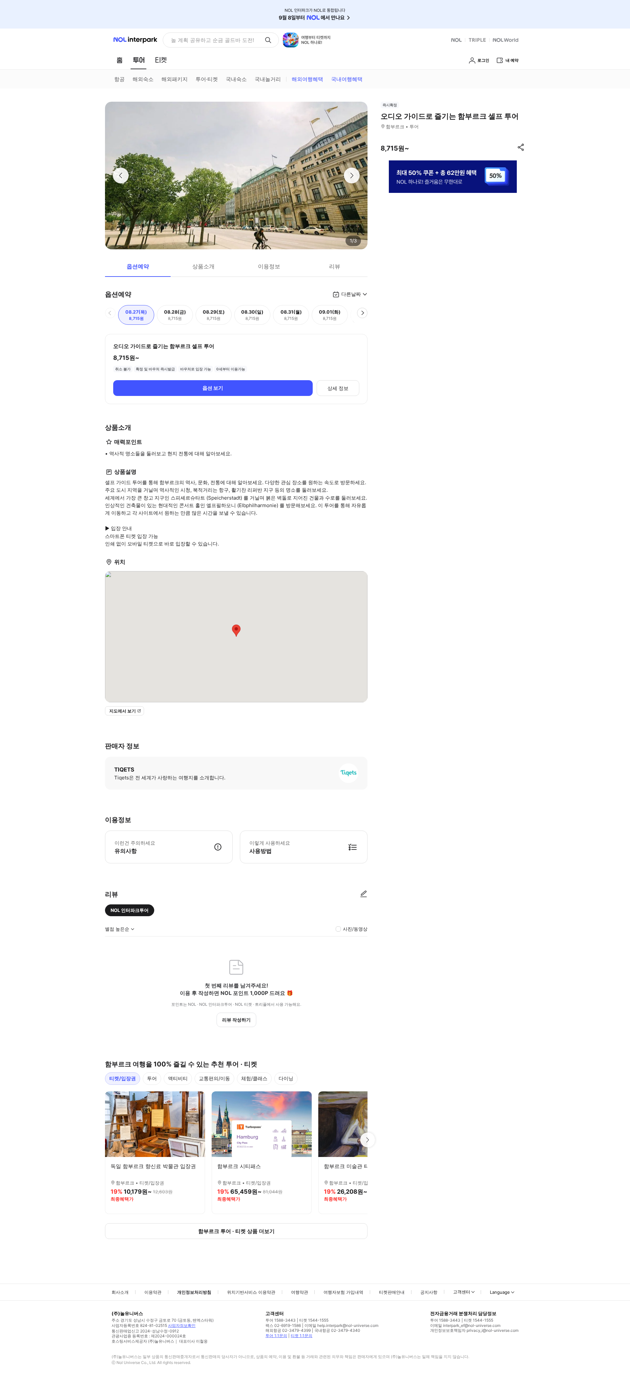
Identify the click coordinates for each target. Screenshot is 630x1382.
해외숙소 (143, 79)
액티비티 (178, 1078)
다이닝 (286, 1078)
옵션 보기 (212, 388)
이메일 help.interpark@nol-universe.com (341, 1325)
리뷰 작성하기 (236, 1019)
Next (367, 1140)
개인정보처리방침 (194, 1292)
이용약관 (152, 1292)
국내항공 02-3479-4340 (337, 1330)
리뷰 (334, 266)
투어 (152, 1078)
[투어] (138, 60)
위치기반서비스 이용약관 (251, 1292)
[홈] (119, 60)
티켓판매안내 (392, 1292)
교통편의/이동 (214, 1078)
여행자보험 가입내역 (343, 1292)
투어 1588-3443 (280, 1320)
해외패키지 (174, 79)
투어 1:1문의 (276, 1335)
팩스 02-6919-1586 (283, 1325)
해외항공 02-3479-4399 (288, 1330)
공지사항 (428, 1292)
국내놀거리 (268, 79)
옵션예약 (138, 266)
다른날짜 (351, 294)
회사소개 (120, 1292)
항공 (119, 79)
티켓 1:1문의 (301, 1335)
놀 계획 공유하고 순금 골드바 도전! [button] (212, 40)
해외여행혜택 (307, 79)
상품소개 (203, 266)
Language (500, 1292)
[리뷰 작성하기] (364, 894)
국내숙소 (236, 79)
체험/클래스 (254, 1078)
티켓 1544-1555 (313, 1320)
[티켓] (160, 60)
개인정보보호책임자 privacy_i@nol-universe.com (474, 1330)
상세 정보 (337, 388)
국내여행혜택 (347, 79)
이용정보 (269, 266)
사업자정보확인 (182, 1325)
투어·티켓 (207, 79)
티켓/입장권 (122, 1078)
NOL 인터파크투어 (130, 910)
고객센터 (461, 1291)
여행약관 (299, 1292)
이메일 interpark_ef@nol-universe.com (465, 1325)
